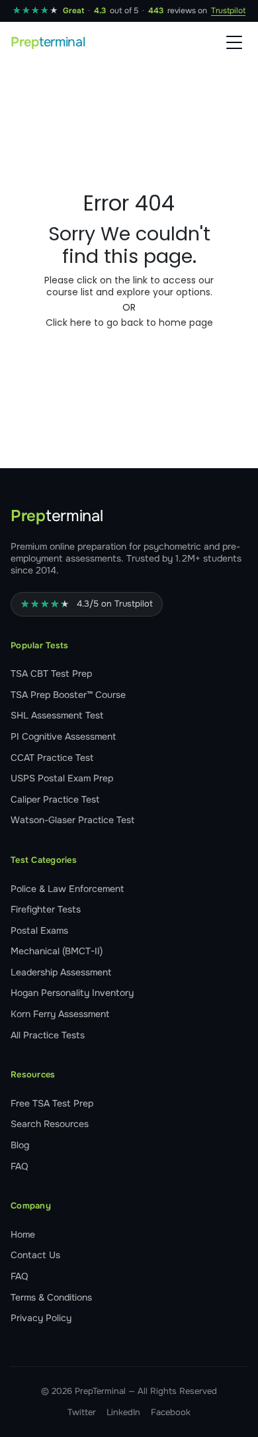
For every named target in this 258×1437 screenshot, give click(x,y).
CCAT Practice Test (52, 758)
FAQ (19, 1166)
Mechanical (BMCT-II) (57, 951)
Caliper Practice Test (55, 799)
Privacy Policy (41, 1318)
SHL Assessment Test (57, 715)
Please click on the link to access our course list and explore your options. (129, 286)
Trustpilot (228, 10)
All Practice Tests (48, 1035)
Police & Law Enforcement (67, 889)
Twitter (81, 1412)
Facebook (171, 1412)
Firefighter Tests (46, 909)
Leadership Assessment (61, 972)
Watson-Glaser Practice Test (72, 820)
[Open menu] (234, 42)
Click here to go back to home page (129, 322)
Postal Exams (39, 930)
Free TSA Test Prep (52, 1103)
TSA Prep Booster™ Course (68, 695)
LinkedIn (123, 1412)
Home (23, 1234)
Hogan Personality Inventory (72, 993)
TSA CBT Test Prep (51, 673)
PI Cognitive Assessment (63, 736)
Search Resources (50, 1124)
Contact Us (35, 1255)
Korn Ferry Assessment (60, 1014)
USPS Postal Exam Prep (62, 778)
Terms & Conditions (51, 1297)
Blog (20, 1145)
